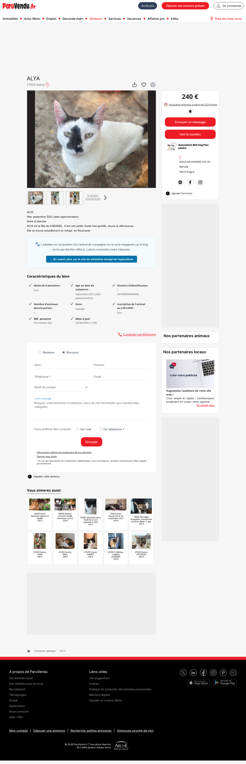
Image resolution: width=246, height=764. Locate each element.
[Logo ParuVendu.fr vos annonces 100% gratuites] (19, 10)
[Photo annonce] (35, 198)
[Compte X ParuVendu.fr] (183, 672)
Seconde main (72, 19)
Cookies (94, 683)
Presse (13, 700)
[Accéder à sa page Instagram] (200, 182)
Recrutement (17, 689)
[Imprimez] (153, 85)
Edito (175, 19)
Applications (17, 706)
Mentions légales (99, 694)
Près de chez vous (228, 19)
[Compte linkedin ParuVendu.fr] (193, 672)
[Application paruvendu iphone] (199, 682)
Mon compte (18, 730)
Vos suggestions (99, 678)
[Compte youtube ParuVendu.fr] (233, 672)
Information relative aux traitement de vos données (64, 452)
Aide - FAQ (16, 717)
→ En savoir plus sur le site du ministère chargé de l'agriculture (91, 259)
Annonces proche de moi (135, 730)
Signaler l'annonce (178, 193)
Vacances (134, 19)
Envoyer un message (190, 122)
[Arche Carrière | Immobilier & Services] (121, 746)
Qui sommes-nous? (21, 678)
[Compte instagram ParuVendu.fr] (213, 672)
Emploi (51, 19)
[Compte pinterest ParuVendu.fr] (223, 672)
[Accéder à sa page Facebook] (190, 182)
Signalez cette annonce (43, 476)
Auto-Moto (32, 19)
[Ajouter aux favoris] (144, 85)
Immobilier (10, 19)
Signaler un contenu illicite (105, 700)
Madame (48, 352)
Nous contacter (19, 711)
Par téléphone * (113, 429)
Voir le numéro (190, 134)
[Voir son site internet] (180, 182)
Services (114, 19)
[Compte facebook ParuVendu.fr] (203, 672)
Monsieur (72, 352)
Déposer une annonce (49, 730)
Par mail (85, 429)
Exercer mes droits (47, 456)
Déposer (185, 5)
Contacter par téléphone (137, 334)
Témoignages (17, 694)
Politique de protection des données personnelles (120, 689)
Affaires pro (156, 19)
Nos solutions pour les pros (26, 683)
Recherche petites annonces (91, 730)
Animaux (95, 19)
